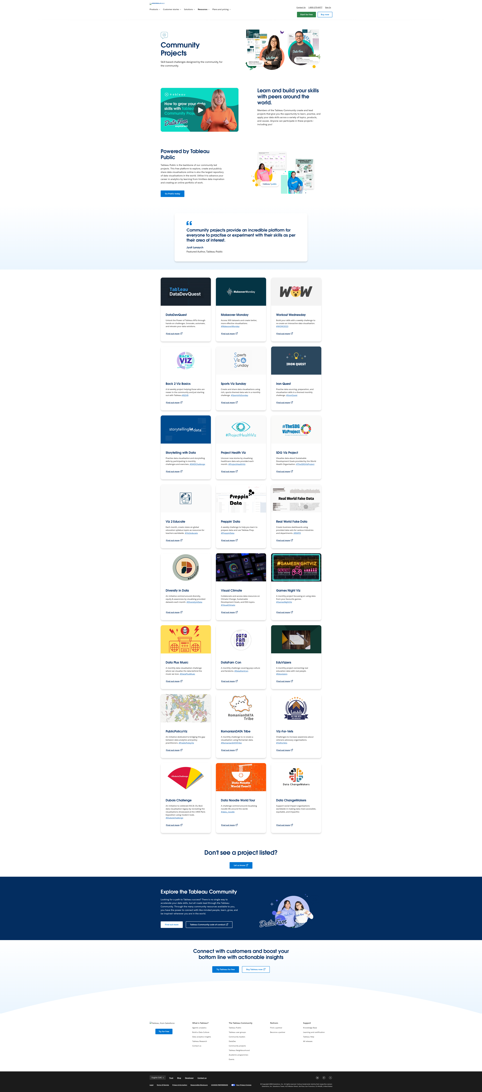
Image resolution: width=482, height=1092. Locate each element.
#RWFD (297, 533)
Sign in (328, 7)
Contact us (301, 7)
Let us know (239, 865)
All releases (307, 1041)
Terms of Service (163, 1085)
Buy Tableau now (254, 969)
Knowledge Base (310, 1028)
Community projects (237, 1046)
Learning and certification (314, 1032)
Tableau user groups (237, 1032)
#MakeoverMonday (230, 326)
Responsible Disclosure (199, 1085)
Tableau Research (199, 1041)
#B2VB (185, 395)
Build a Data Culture (200, 1032)
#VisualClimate (228, 605)
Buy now (325, 14)
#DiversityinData (194, 602)
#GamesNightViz (284, 602)
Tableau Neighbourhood (239, 1050)
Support (307, 1023)
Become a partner (277, 1032)
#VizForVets (281, 743)
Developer (189, 1078)
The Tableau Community (240, 1023)
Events (231, 1059)
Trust (171, 1078)
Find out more (172, 333)
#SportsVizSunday (239, 395)
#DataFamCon (241, 671)
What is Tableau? (200, 1023)
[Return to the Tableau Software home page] (160, 3)
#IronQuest (291, 395)
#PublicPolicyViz (186, 743)
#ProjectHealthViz (236, 464)
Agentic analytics (199, 1028)
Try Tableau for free (226, 969)
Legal (151, 1085)
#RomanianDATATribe (231, 743)
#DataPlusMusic (187, 674)
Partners (274, 1023)
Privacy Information (179, 1085)
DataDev (232, 1041)
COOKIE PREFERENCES (219, 1085)
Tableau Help (308, 1037)
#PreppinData (227, 533)
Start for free (306, 14)
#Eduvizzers (281, 674)
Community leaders (237, 1037)
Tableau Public (235, 1028)
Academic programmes (238, 1055)
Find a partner (276, 1028)
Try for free (164, 1031)
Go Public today (172, 193)
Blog (179, 1078)
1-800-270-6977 (315, 7)
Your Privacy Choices (243, 1085)
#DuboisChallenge (174, 818)
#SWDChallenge (197, 464)
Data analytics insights (201, 1037)
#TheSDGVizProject (305, 464)
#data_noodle (228, 812)
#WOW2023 (282, 326)
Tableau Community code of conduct (207, 924)
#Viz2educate (191, 533)
